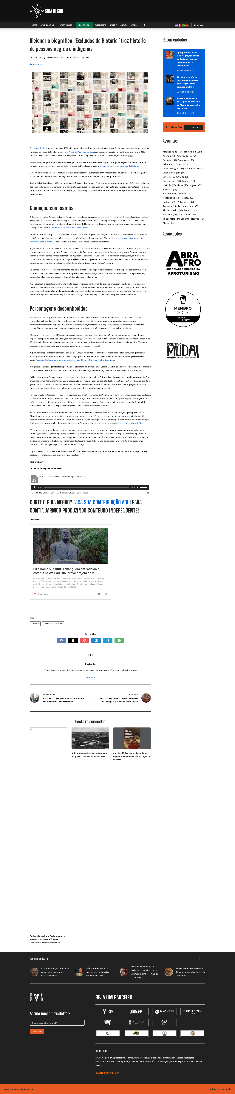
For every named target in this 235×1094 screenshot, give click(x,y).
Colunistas (186, 160)
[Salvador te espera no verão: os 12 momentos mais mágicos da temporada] (168, 972)
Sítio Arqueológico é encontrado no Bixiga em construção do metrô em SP (89, 756)
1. (60, 493)
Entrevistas (100, 25)
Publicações (186, 202)
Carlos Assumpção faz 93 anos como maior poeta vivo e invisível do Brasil (55, 972)
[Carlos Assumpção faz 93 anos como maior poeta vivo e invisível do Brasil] (34, 972)
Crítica (168, 164)
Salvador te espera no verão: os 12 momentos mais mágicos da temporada (190, 972)
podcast (169, 202)
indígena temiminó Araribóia (128, 423)
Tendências (171, 218)
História (169, 185)
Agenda (123, 25)
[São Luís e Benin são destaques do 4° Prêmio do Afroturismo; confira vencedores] (170, 100)
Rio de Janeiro (173, 210)
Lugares (195, 185)
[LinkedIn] (96, 640)
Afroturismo (66, 25)
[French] (180, 25)
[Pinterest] (84, 640)
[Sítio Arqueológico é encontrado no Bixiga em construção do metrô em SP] (90, 738)
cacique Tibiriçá (40, 148)
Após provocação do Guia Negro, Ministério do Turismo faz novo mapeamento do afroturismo (188, 59)
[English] (176, 25)
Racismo (170, 206)
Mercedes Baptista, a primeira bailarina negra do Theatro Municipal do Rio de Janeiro (74, 359)
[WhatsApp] (119, 640)
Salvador (170, 214)
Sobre (34, 25)
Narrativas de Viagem (177, 193)
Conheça (194, 127)
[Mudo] (138, 487)
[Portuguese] (183, 25)
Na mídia (113, 25)
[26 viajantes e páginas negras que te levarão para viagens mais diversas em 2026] (170, 79)
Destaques (193, 168)
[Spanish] (187, 25)
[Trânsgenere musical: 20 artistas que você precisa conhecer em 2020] (79, 972)
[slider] (144, 487)
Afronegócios (47, 25)
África (168, 222)
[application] (90, 487)
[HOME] (31, 64)
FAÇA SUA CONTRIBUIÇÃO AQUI (102, 502)
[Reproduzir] (34, 487)
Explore (188, 181)
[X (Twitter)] (73, 640)
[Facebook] (61, 640)
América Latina (187, 155)
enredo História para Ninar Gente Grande (69, 227)
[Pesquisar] (144, 25)
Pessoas (187, 197)
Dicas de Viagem (174, 172)
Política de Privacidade (220, 1089)
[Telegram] (107, 640)
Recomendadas (188, 206)
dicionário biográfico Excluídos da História (119, 165)
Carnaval (170, 160)
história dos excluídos (53, 623)
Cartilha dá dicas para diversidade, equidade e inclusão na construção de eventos (131, 756)
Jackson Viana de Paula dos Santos (77, 151)
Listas (182, 185)
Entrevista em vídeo (176, 176)
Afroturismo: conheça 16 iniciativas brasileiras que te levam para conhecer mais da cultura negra (144, 972)
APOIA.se (134, 25)
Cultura (182, 164)
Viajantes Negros (192, 218)
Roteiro (190, 210)
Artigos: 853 (90, 677)
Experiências (198, 25)
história (35, 623)
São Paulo (187, 214)
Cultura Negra (173, 168)
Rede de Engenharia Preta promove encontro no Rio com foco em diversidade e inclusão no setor (47, 939)
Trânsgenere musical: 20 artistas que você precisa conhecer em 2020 (97, 972)
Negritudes (83, 25)
